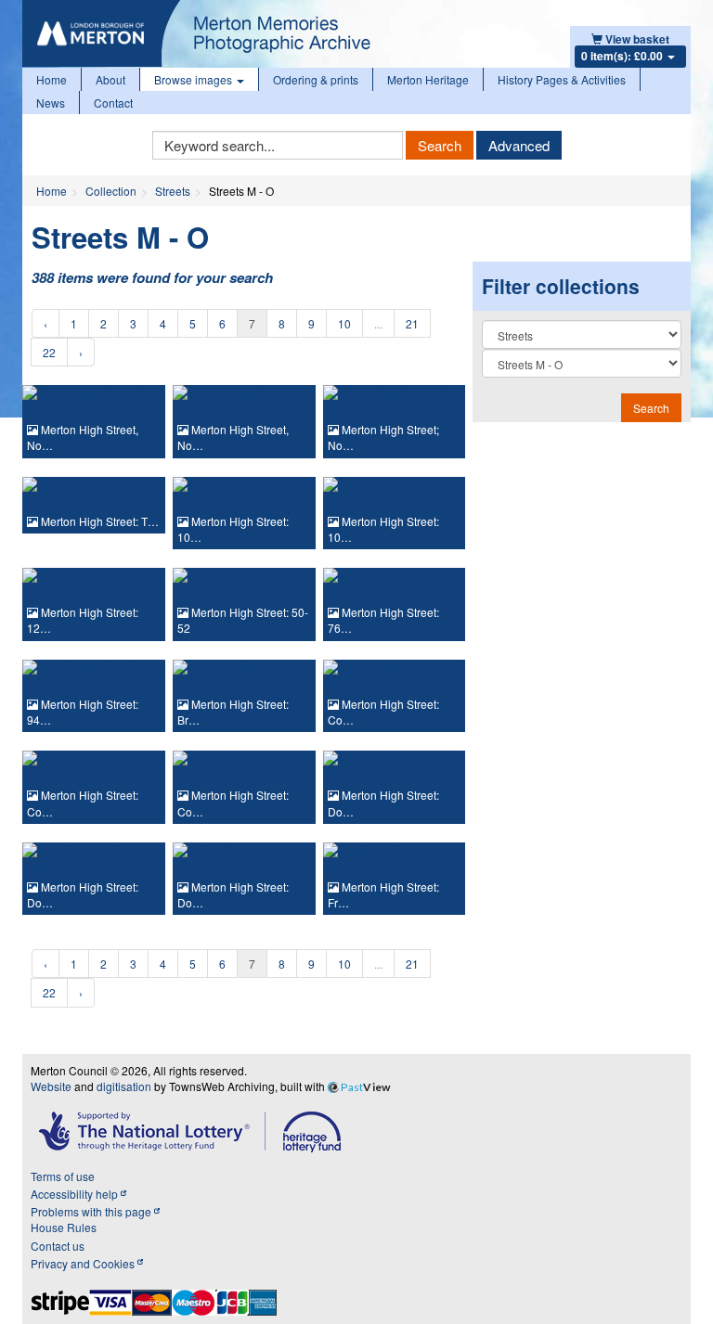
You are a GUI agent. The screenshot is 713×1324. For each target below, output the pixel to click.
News (50, 102)
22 (49, 352)
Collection (110, 191)
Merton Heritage (428, 79)
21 (412, 323)
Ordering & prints (315, 79)
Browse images (194, 79)
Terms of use (63, 1176)
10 (344, 323)
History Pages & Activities (562, 79)
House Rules (64, 1227)
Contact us (57, 1245)
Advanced (519, 145)
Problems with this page (92, 1211)
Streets (172, 191)
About (110, 79)
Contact (113, 102)
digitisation (124, 1086)
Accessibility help (76, 1194)
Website (51, 1086)
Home (51, 79)
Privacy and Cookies (84, 1263)
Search (439, 145)
